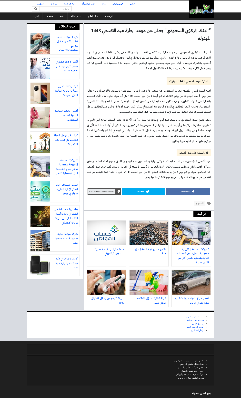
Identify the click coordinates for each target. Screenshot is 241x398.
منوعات (54, 4)
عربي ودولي (117, 4)
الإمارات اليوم (197, 330)
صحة (104, 4)
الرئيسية (109, 16)
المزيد (36, 16)
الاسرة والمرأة (88, 4)
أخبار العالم (93, 16)
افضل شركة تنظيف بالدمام (191, 367)
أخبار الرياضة (70, 4)
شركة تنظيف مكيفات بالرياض (190, 374)
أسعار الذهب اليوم (195, 327)
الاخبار (132, 4)
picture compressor (195, 320)
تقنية (62, 16)
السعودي (200, 203)
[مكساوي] (201, 9)
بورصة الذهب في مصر (193, 316)
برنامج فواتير (198, 323)
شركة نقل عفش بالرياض (192, 364)
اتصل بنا (40, 4)
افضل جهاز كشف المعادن (192, 371)
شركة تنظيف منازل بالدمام (191, 378)
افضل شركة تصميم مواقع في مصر (187, 360)
